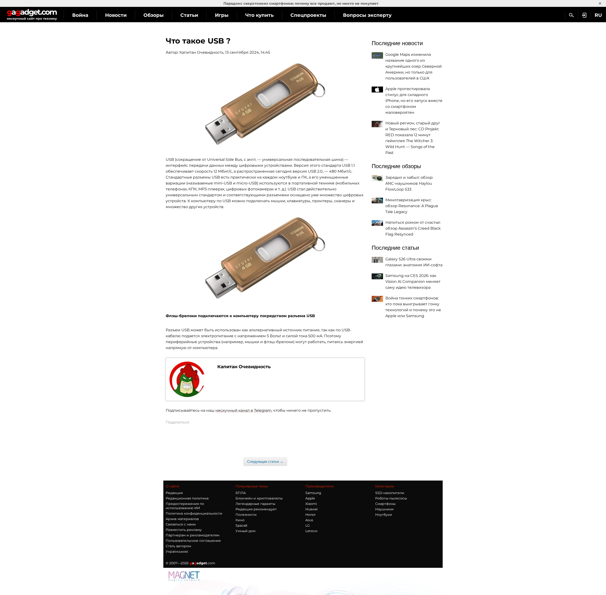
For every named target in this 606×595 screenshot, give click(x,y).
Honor (310, 514)
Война (80, 15)
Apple (310, 498)
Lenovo (311, 531)
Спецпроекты (308, 15)
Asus (309, 520)
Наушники (384, 509)
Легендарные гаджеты (255, 504)
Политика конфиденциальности (194, 513)
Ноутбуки (383, 514)
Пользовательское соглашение (193, 540)
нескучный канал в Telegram (243, 410)
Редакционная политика (187, 498)
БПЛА (241, 493)
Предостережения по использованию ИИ (185, 506)
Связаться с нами (181, 524)
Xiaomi (311, 504)
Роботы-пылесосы (391, 498)
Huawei (311, 509)
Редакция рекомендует (256, 509)
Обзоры (153, 15)
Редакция (174, 493)
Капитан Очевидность (201, 52)
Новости (116, 15)
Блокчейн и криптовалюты (259, 498)
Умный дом (245, 531)
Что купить (259, 15)
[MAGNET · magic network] (185, 577)
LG (307, 525)
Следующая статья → (265, 461)
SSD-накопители (389, 493)
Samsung (313, 493)
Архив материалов (182, 519)
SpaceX (241, 525)
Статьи (189, 15)
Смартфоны (385, 504)
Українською (177, 551)
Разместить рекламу (184, 530)
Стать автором (178, 546)
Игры (221, 15)
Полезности (246, 514)
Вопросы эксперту (367, 15)
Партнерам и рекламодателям (192, 535)
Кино (240, 520)
